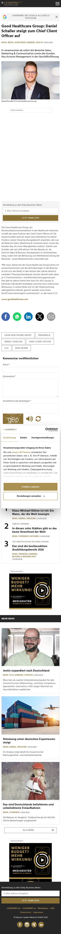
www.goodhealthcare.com (14, 299)
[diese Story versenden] (51, 316)
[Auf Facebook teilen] (5, 316)
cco (6, 348)
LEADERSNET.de (13, 908)
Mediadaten (43, 908)
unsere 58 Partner (20, 452)
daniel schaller (13, 342)
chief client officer (40, 342)
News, (4, 43)
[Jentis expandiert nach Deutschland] (30, 647)
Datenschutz (25, 912)
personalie (44, 335)
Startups (28, 675)
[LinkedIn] (41, 925)
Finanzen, (23, 554)
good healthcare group (17, 335)
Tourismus (14, 812)
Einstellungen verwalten (29, 496)
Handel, (22, 519)
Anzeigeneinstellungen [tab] (42, 437)
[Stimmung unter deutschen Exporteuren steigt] (30, 715)
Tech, (12, 675)
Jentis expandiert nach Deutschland (26, 670)
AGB (52, 908)
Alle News (28, 830)
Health (39, 43)
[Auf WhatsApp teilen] (17, 316)
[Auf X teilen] (39, 316)
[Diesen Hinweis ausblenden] (56, 17)
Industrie (31, 519)
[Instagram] (27, 925)
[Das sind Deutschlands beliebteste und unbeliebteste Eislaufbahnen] (30, 781)
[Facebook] (20, 925)
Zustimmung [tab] (9, 437)
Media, (11, 43)
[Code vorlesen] (28, 418)
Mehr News (7, 619)
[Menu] (57, 3)
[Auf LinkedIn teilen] (28, 316)
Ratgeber (34, 536)
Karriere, (31, 43)
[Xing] (34, 925)
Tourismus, (24, 536)
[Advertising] (30, 591)
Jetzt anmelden (30, 218)
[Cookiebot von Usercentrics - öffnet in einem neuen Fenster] (45, 429)
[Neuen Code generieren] (38, 418)
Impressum (38, 912)
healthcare (21, 348)
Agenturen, (20, 43)
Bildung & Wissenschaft (24, 557)
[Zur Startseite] (11, 3)
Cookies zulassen (30, 486)
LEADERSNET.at (29, 908)
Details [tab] (23, 437)
